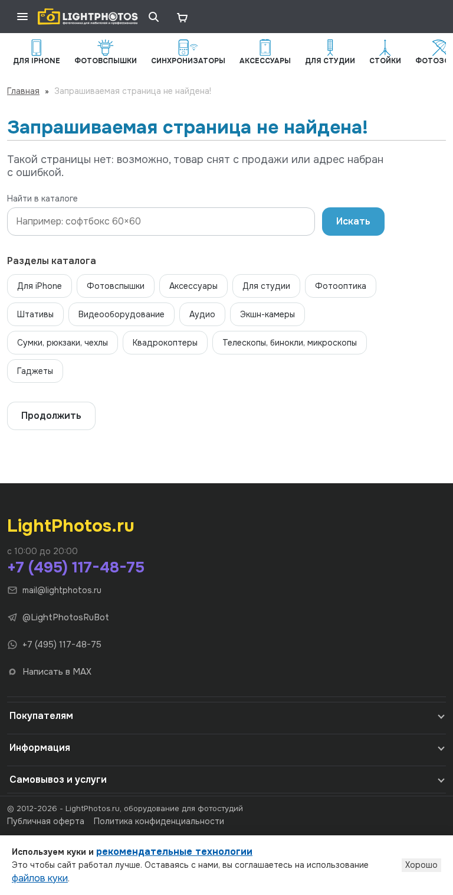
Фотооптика (340, 286)
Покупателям (41, 716)
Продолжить (51, 415)
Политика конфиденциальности (159, 821)
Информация (39, 747)
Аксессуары (193, 286)
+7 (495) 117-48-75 (76, 567)
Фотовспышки (116, 286)
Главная (23, 91)
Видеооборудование (121, 314)
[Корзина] (182, 17)
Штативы (35, 314)
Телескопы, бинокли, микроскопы (289, 342)
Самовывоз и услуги (58, 779)
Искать (353, 221)
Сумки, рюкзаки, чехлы (62, 342)
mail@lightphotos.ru (61, 590)
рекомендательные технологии (174, 851)
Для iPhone (39, 286)
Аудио (202, 314)
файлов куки (40, 878)
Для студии (266, 286)
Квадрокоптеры (165, 342)
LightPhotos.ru (70, 526)
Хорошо (421, 865)
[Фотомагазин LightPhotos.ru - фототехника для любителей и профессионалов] (88, 16)
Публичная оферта (45, 821)
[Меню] (22, 17)
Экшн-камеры (267, 314)
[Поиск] (153, 17)
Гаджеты (35, 371)
